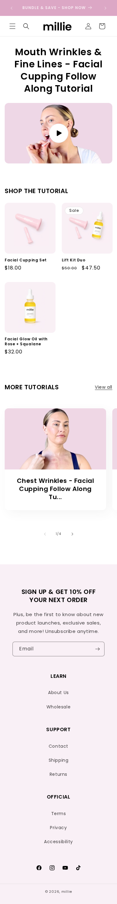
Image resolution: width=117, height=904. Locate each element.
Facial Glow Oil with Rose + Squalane (26, 341)
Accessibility (58, 841)
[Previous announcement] (11, 8)
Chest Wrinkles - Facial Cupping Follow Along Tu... (55, 489)
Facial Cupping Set (26, 260)
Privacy (58, 827)
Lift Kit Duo (73, 260)
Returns (58, 774)
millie (66, 891)
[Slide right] (72, 534)
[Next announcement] (105, 8)
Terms (58, 813)
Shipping (59, 760)
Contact (58, 746)
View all (103, 387)
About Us (58, 692)
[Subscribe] (97, 649)
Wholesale (58, 707)
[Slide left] (45, 534)
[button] (12, 26)
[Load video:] (58, 133)
